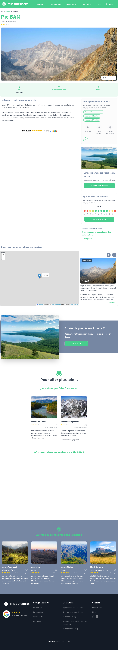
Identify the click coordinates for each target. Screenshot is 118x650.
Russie (8, 12)
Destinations (55, 4)
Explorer (76, 344)
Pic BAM (15, 12)
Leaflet (40, 305)
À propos (109, 4)
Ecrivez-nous (97, 607)
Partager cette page (71, 629)
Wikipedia (88, 238)
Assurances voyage (70, 617)
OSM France (74, 305)
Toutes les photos (110, 78)
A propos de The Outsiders (73, 607)
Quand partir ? (72, 4)
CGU (63, 641)
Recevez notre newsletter (73, 612)
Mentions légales (54, 641)
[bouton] (109, 255)
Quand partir (38, 617)
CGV (68, 641)
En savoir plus (99, 219)
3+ (85, 140)
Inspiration (39, 4)
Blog (99, 4)
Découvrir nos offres (99, 186)
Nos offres (87, 4)
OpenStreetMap (56, 305)
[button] (39, 130)
